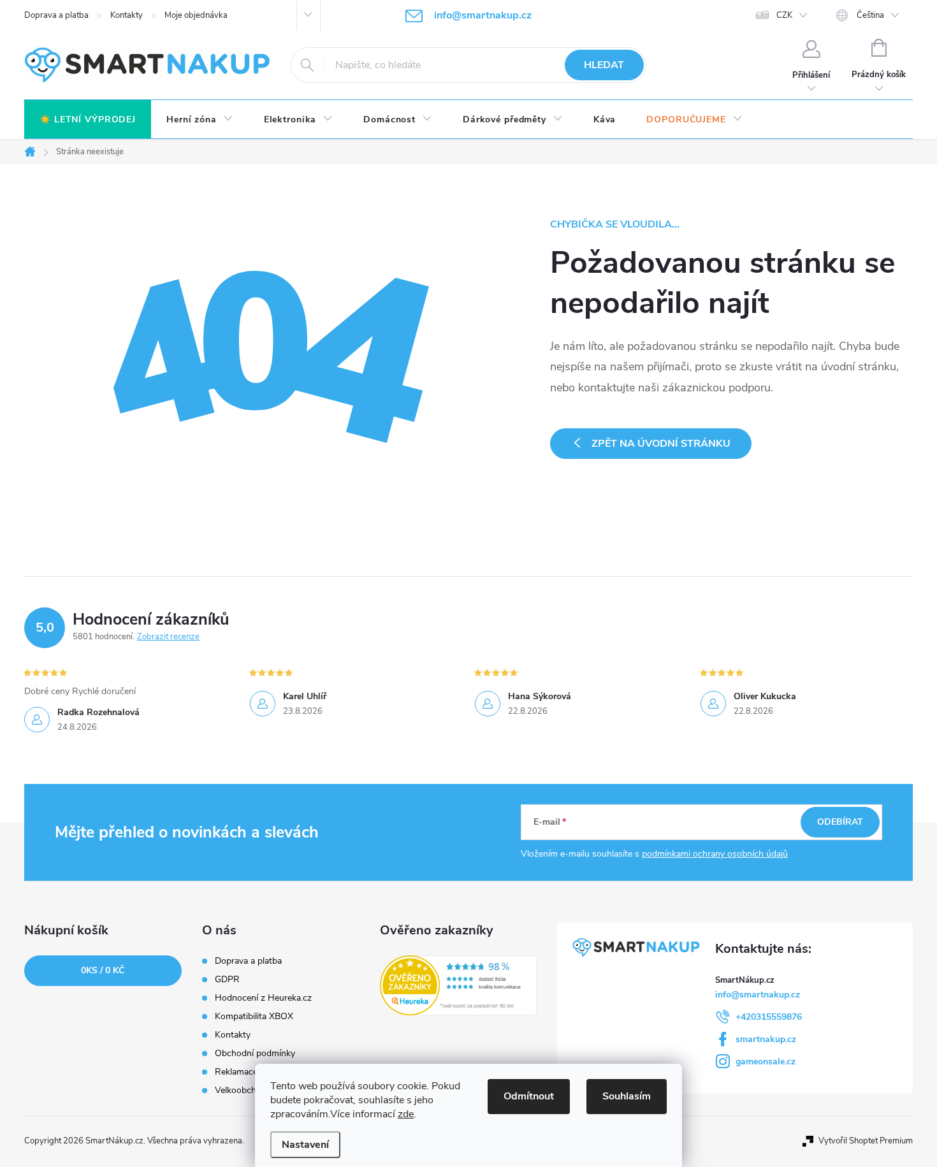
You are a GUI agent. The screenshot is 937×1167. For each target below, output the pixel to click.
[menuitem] (87, 120)
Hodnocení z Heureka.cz (263, 998)
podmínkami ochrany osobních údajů (715, 854)
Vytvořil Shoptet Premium (865, 1141)
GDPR (227, 980)
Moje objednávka (196, 15)
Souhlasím (626, 1096)
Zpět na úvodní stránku (661, 444)
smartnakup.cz (766, 1039)
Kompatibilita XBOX (254, 1016)
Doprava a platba (56, 15)
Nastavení (305, 1145)
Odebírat (840, 822)
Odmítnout (529, 1096)
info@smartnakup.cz (757, 995)
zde (406, 1114)
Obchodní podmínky (255, 1053)
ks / (102, 970)
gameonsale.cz (765, 1061)
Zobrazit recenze (168, 636)
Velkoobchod (240, 1090)
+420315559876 (769, 1017)
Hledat (604, 65)
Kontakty (126, 15)
